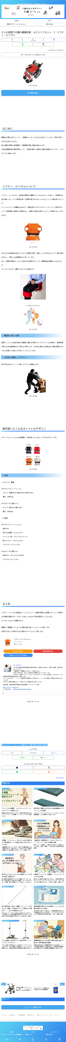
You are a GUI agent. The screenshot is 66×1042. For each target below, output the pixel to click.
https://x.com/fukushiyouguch (22, 689)
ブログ (33, 1032)
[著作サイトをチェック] (17, 767)
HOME (11, 1032)
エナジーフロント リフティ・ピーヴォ (12, 745)
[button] (43, 44)
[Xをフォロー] (49, 767)
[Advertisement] (33, 112)
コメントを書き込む (33, 1007)
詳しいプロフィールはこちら (11, 687)
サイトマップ (54, 1032)
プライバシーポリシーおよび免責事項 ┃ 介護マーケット (16, 1035)
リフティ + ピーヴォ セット (22, 639)
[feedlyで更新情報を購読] (17, 772)
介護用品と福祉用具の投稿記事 (40, 745)
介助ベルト (27, 745)
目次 (32, 93)
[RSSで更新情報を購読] (49, 772)
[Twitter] (3, 693)
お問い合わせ (49, 1034)
